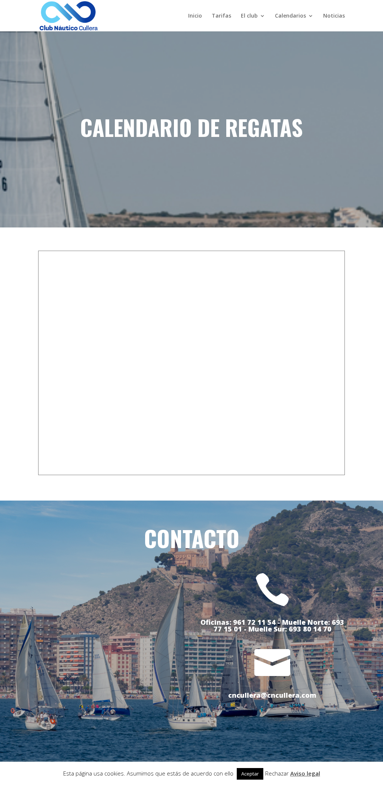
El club (249, 16)
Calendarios (290, 16)
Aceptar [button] (250, 773)
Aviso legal (305, 773)
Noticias (334, 16)
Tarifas (221, 16)
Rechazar (277, 773)
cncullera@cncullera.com (272, 695)
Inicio (195, 16)
